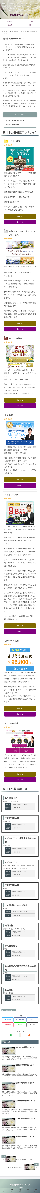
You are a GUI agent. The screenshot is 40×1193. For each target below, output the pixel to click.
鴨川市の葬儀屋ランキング (15, 121)
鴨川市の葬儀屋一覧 (12, 124)
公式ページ (20, 222)
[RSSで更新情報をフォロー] (29, 1035)
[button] (36, 567)
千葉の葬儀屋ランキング (9, 1010)
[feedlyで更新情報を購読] (11, 1035)
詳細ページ (20, 216)
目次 (18, 114)
